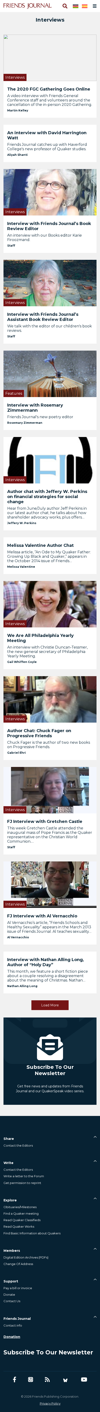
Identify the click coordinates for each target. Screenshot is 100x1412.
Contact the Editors (18, 1145)
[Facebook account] (14, 1379)
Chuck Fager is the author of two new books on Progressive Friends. (48, 744)
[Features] (50, 373)
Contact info (12, 1325)
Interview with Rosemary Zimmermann (35, 408)
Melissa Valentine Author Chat (40, 545)
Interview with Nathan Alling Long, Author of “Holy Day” (45, 962)
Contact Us (11, 1301)
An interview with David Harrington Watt (47, 135)
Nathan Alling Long (22, 986)
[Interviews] (50, 57)
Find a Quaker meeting (21, 1213)
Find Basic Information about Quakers (31, 1233)
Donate (9, 1294)
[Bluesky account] (65, 1379)
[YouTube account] (84, 1379)
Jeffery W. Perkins (21, 523)
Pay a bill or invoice (17, 1288)
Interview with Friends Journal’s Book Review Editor (49, 226)
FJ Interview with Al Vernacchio (42, 916)
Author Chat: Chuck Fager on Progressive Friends (39, 733)
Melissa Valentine (21, 566)
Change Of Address (18, 1264)
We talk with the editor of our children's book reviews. (49, 328)
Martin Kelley (17, 110)
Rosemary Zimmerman (24, 422)
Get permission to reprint (22, 1183)
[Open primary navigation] (94, 6)
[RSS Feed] (47, 1379)
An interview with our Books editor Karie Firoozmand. (44, 237)
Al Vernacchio (18, 937)
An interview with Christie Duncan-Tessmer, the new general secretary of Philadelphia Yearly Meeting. (47, 651)
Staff (11, 245)
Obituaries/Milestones (20, 1207)
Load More (50, 1005)
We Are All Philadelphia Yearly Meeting (40, 638)
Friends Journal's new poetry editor (40, 417)
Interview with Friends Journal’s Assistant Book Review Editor (42, 317)
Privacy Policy (50, 1403)
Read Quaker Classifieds (21, 1220)
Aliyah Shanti (17, 155)
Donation (11, 1337)
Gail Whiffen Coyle (22, 662)
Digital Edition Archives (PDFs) (25, 1257)
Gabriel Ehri (16, 752)
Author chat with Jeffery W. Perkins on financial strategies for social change (47, 496)
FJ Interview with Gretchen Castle (44, 821)
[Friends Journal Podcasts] (30, 1379)
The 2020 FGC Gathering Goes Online (48, 89)
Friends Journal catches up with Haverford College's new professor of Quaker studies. (47, 146)
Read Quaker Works (18, 1226)
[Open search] (64, 6)
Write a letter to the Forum (23, 1176)
